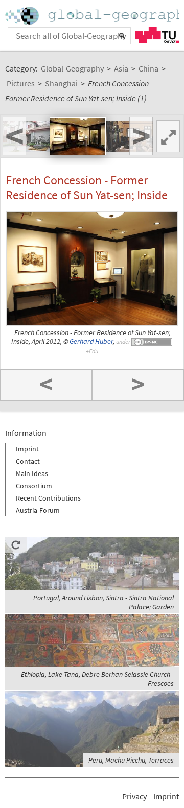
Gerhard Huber (91, 341)
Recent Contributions (48, 498)
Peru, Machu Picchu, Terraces (131, 760)
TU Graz (157, 35)
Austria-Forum (38, 510)
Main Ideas (32, 473)
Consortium (34, 485)
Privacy (134, 796)
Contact (28, 461)
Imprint (27, 449)
